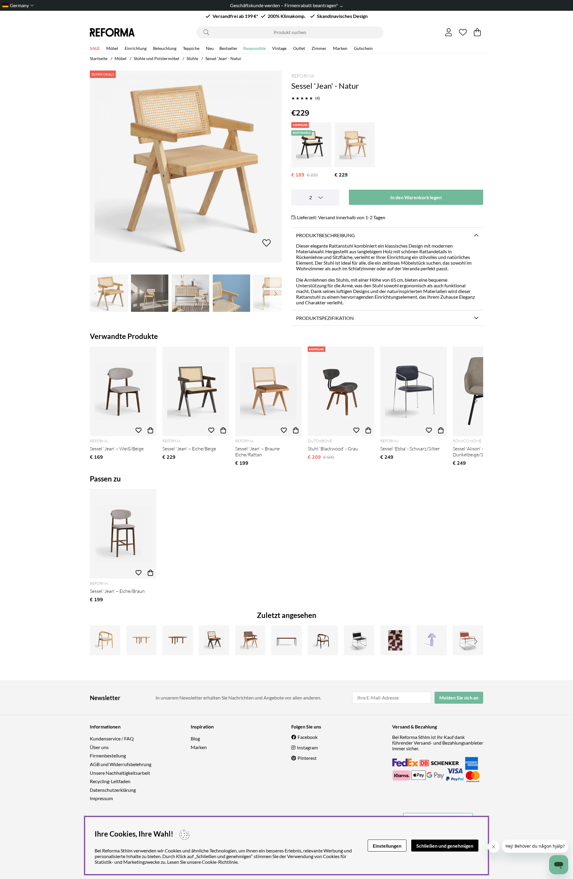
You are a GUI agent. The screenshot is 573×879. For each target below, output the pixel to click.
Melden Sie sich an (458, 697)
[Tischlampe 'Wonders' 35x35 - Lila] (432, 640)
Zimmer (319, 48)
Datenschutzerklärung (113, 790)
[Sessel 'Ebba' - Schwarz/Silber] (413, 391)
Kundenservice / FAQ (112, 738)
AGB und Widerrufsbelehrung (120, 764)
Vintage (279, 48)
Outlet (299, 48)
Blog (195, 738)
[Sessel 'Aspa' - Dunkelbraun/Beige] (323, 640)
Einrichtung (136, 48)
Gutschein (363, 48)
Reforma (302, 76)
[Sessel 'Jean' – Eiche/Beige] (195, 391)
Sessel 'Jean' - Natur (223, 58)
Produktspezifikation (325, 318)
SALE (95, 48)
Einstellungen (387, 846)
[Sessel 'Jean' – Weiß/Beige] (123, 391)
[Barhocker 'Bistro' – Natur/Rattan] (250, 640)
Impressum (101, 798)
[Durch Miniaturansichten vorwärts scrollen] (276, 293)
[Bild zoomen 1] (186, 166)
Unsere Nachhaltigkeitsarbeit (120, 773)
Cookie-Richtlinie (220, 862)
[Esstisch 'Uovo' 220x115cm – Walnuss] (177, 640)
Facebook (308, 737)
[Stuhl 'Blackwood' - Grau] (341, 391)
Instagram (307, 747)
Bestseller (228, 48)
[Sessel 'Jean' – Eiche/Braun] (123, 534)
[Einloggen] (449, 32)
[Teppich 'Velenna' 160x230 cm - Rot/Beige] (395, 640)
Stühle (192, 58)
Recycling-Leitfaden (110, 781)
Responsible (254, 48)
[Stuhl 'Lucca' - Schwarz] (359, 640)
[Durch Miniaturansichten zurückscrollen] (96, 293)
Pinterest (307, 758)
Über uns (99, 747)
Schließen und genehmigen (444, 846)
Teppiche (191, 48)
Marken (340, 48)
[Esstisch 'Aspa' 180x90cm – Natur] (286, 640)
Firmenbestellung (108, 755)
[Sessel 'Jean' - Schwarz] (311, 144)
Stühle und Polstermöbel (156, 58)
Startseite (98, 58)
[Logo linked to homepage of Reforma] (112, 32)
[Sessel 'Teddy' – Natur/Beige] (214, 640)
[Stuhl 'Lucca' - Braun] (468, 640)
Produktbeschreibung (325, 235)
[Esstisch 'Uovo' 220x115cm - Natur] (141, 640)
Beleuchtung (164, 48)
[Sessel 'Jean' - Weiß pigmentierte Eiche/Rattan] (355, 144)
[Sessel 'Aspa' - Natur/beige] (105, 640)
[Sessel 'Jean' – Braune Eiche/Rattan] (268, 391)
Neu (210, 48)
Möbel (112, 48)
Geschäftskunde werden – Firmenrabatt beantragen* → (286, 5)
